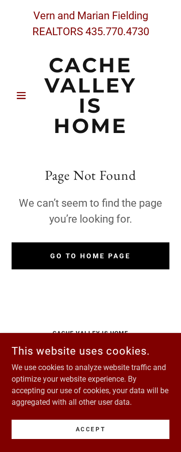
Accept (90, 428)
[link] (90, 95)
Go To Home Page (90, 256)
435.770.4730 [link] (117, 32)
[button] (23, 95)
